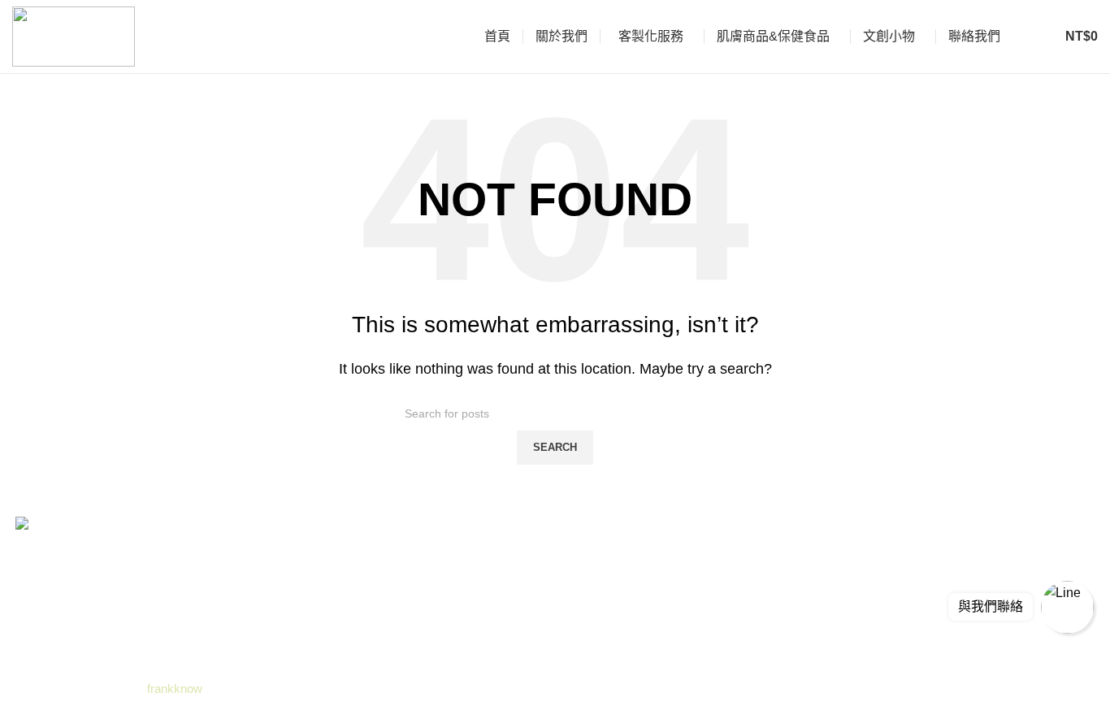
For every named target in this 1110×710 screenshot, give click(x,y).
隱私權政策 (407, 625)
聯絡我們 (401, 655)
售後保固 (401, 594)
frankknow (173, 688)
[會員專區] (1036, 36)
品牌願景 (401, 564)
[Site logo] (73, 35)
